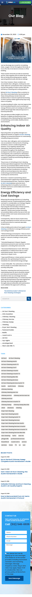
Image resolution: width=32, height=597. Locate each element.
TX (16, 445)
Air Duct (3, 358)
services (4, 445)
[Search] (29, 299)
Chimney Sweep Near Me (21, 405)
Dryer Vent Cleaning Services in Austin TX (14, 429)
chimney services (6, 398)
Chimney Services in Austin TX (10, 401)
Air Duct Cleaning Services (9, 380)
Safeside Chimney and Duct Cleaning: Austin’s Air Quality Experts (16, 485)
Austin (3, 386)
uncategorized (7, 343)
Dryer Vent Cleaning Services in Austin (13, 426)
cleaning (19, 408)
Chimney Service (8, 319)
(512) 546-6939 (19, 524)
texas (11, 445)
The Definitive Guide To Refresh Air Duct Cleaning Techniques (15, 292)
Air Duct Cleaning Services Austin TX (12, 383)
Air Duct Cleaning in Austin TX (10, 374)
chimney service (6, 395)
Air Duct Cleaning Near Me (9, 377)
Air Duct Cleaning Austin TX (10, 364)
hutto (14, 436)
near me (21, 436)
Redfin (4, 333)
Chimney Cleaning (8, 317)
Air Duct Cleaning (11, 92)
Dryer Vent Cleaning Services (10, 420)
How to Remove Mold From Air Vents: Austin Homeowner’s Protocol (15, 497)
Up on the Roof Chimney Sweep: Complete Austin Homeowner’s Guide (15, 460)
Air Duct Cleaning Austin (9, 361)
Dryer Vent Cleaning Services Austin (12, 423)
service (4, 338)
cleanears (10, 408)
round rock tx (7, 335)
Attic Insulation (7, 314)
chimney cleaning (6, 389)
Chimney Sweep (8, 322)
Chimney (21, 386)
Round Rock (5, 442)
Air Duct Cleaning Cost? (8, 367)
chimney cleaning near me (9, 392)
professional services (17, 439)
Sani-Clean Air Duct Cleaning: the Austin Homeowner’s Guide (14, 473)
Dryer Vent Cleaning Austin (9, 414)
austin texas (12, 386)
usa (24, 445)
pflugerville (5, 439)
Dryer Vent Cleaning (9, 327)
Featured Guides (8, 330)
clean (3, 408)
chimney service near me (21, 395)
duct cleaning (5, 436)
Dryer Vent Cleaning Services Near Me (13, 432)
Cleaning (5, 325)
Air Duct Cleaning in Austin (9, 370)
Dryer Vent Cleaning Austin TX (10, 417)
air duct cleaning (24, 134)
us (19, 445)
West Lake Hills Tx (8, 346)
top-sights (6, 341)
